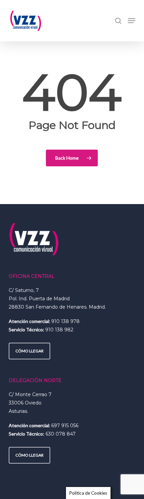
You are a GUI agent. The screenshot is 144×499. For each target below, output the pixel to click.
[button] (131, 20)
